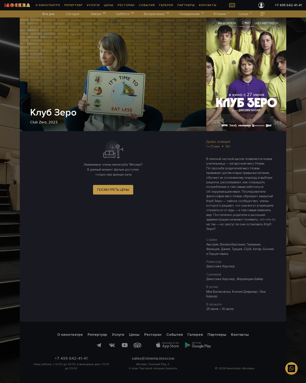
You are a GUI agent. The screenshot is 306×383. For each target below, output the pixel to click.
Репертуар (73, 5)
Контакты (207, 5)
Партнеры (186, 5)
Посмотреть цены (113, 190)
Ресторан (126, 5)
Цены (108, 5)
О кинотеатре (47, 5)
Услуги (93, 5)
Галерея (166, 5)
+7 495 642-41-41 (288, 5)
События (147, 5)
